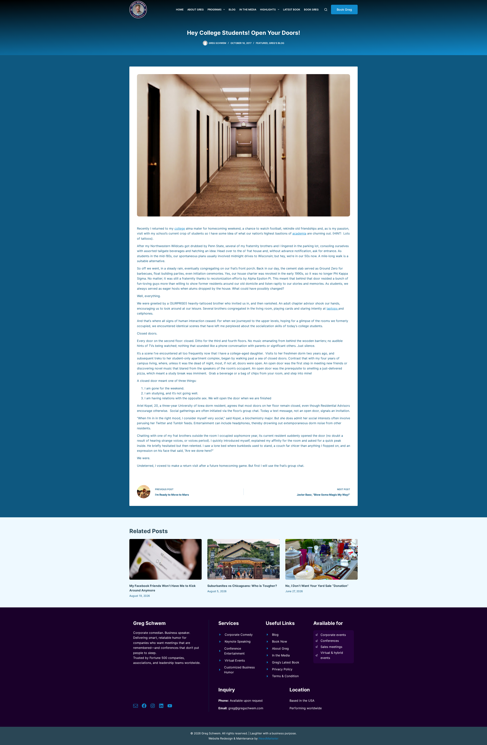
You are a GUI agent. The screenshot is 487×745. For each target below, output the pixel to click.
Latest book (291, 9)
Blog (232, 9)
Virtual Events (235, 660)
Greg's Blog (276, 43)
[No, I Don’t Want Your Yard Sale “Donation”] (321, 559)
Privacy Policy (282, 669)
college (179, 228)
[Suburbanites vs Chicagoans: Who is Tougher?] (243, 559)
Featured (262, 43)
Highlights (268, 9)
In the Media (247, 9)
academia (299, 233)
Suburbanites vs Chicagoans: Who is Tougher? (242, 586)
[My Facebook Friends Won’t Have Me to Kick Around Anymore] (165, 559)
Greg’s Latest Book (285, 662)
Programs (214, 9)
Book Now (279, 641)
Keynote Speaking (238, 641)
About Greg (195, 9)
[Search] (325, 9)
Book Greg (311, 9)
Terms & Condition (285, 676)
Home (180, 9)
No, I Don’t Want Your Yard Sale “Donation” (317, 586)
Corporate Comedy (239, 634)
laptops (332, 308)
